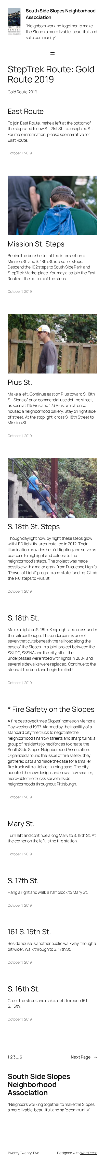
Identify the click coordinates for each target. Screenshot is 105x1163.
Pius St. (20, 382)
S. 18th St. (23, 618)
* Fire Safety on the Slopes (51, 709)
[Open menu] (52, 53)
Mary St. (21, 824)
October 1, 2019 (20, 153)
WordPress (88, 1152)
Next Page (84, 1057)
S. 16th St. (24, 989)
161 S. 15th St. (29, 932)
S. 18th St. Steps (34, 527)
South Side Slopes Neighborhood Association (60, 13)
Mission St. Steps (36, 244)
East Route (26, 111)
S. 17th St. (23, 881)
